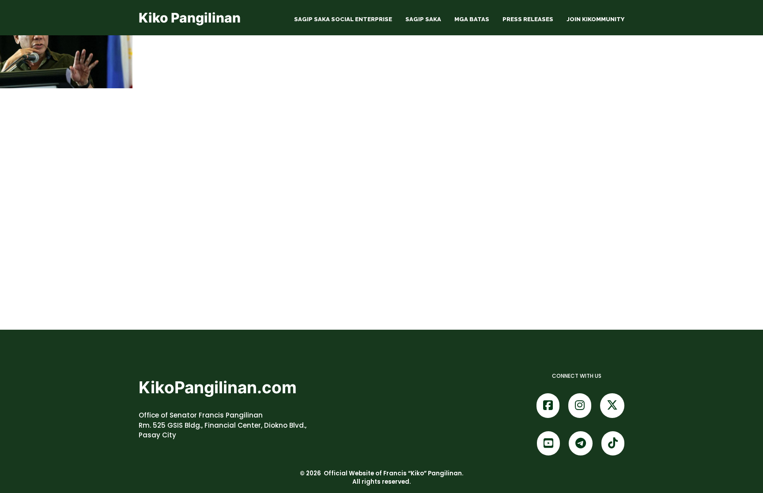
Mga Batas (471, 19)
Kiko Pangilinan (190, 18)
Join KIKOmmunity (595, 19)
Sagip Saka (423, 19)
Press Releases (527, 19)
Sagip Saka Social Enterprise (343, 19)
